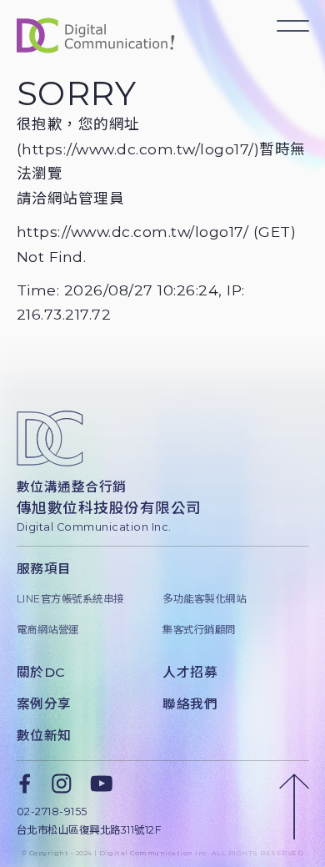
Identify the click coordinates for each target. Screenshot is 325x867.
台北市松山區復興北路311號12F (89, 830)
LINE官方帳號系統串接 (70, 598)
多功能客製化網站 (204, 598)
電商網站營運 (48, 629)
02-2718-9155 (52, 811)
